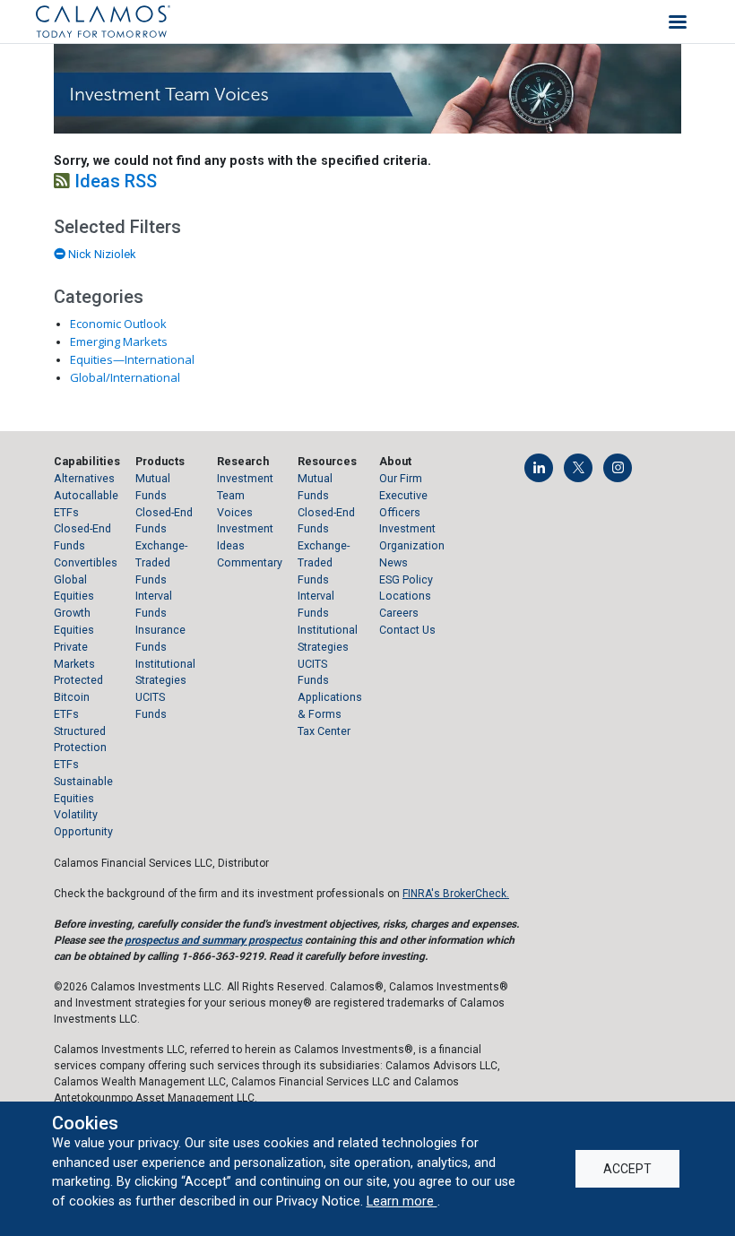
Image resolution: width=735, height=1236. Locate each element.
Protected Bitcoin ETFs (78, 697)
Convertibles (85, 562)
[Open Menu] (677, 21)
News (393, 562)
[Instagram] (617, 468)
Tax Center (324, 731)
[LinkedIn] (538, 468)
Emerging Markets (119, 341)
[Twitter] (578, 468)
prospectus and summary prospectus (213, 940)
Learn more (402, 1201)
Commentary (249, 562)
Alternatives (84, 478)
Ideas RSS (113, 181)
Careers (399, 612)
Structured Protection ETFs (80, 748)
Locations (405, 595)
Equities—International (132, 359)
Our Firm (400, 478)
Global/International (125, 377)
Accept (627, 1169)
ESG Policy (406, 579)
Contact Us (407, 629)
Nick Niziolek (100, 254)
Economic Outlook (118, 323)
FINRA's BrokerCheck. (455, 893)
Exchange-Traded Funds (161, 562)
